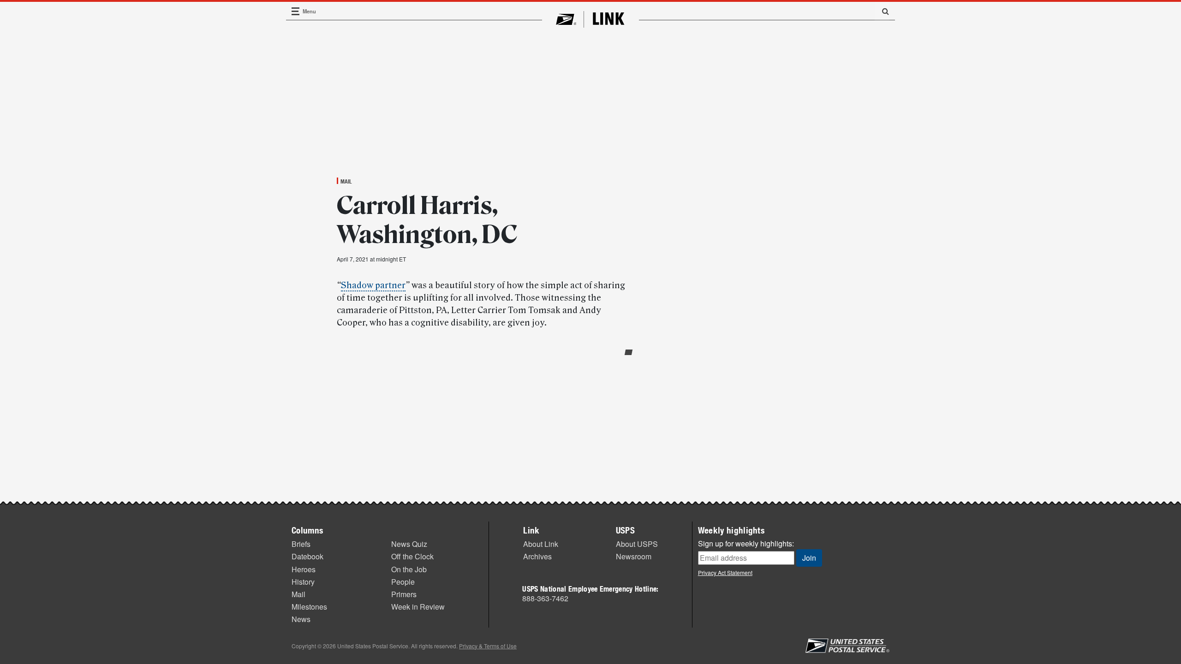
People (403, 581)
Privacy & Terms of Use (488, 646)
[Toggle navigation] (296, 11)
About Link (540, 544)
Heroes (304, 569)
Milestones (309, 606)
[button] (882, 11)
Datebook (307, 556)
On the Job (409, 569)
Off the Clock (412, 556)
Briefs (301, 544)
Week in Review (418, 606)
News (301, 619)
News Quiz (409, 544)
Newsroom (633, 556)
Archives (537, 556)
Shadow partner (373, 285)
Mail (346, 181)
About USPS (637, 544)
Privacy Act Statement (725, 572)
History (303, 581)
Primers (404, 594)
